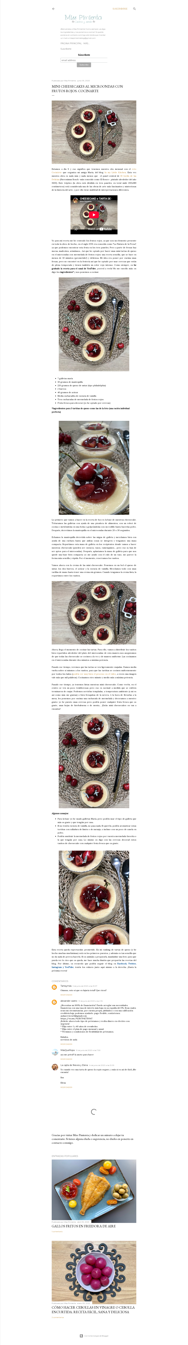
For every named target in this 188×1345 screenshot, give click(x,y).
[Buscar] (134, 8)
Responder (66, 995)
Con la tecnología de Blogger (96, 1336)
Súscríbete (84, 55)
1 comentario (57, 1231)
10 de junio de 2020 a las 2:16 (90, 1001)
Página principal (71, 43)
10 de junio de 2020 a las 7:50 (88, 1050)
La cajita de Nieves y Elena (74, 1065)
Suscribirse (120, 8)
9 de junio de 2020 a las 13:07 (85, 986)
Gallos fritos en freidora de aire (84, 1226)
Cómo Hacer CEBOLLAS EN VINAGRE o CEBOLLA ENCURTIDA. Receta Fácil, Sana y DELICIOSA (93, 1309)
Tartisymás (66, 986)
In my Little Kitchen (115, 172)
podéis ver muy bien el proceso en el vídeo (94, 674)
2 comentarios (58, 1317)
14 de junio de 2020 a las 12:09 (101, 1065)
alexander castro (69, 1001)
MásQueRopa (68, 1050)
